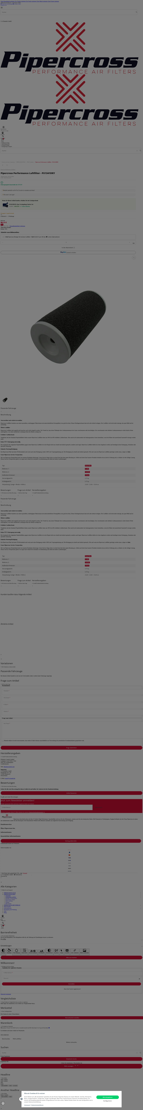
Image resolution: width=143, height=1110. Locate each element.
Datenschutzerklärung (37, 1105)
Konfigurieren (107, 1101)
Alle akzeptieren (108, 1097)
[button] (3, 1103)
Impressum (27, 1105)
